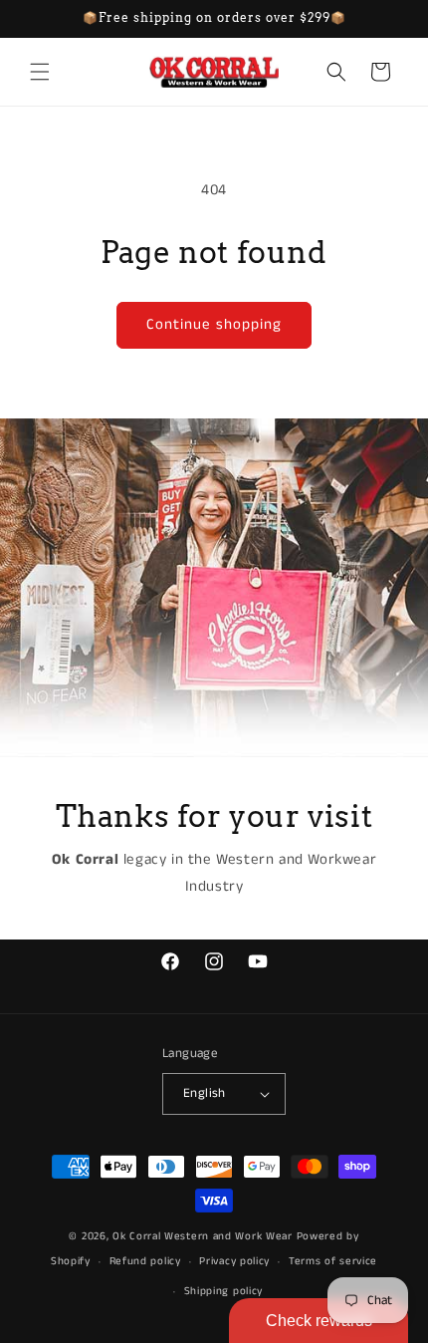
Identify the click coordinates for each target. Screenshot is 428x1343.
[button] (40, 72)
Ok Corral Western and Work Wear (202, 1236)
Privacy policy (234, 1261)
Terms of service (333, 1261)
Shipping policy (224, 1291)
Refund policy (145, 1261)
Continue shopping (214, 324)
